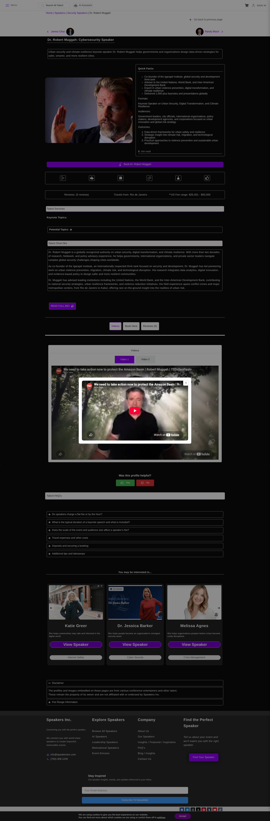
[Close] (186, 383)
